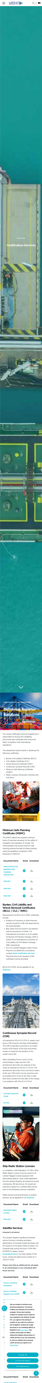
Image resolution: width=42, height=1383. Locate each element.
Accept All (22, 1355)
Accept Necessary (22, 1361)
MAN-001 (6, 881)
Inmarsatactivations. (10, 1254)
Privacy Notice (24, 1330)
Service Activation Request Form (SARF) (11, 1292)
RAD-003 (6, 1219)
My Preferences (22, 1366)
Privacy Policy (14, 1345)
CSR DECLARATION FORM (10, 1095)
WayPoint (6, 970)
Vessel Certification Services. (23, 953)
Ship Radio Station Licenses (10, 1211)
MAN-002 (7, 888)
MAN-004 (7, 896)
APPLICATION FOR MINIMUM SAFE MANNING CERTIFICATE (10, 871)
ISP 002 (6, 1103)
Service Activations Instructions (10, 1284)
